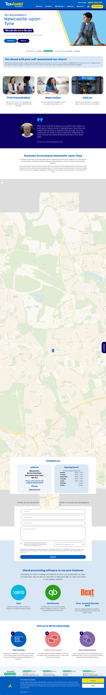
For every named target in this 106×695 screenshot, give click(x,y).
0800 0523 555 (95, 3)
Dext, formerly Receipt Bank (87, 604)
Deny (93, 685)
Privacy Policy (23, 552)
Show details (23, 692)
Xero (18, 603)
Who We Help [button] (60, 6)
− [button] (2, 183)
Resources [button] (81, 6)
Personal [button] (49, 6)
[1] (18, 639)
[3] (87, 639)
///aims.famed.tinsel (34, 483)
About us (23, 40)
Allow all (93, 680)
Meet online (53, 97)
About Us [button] (71, 6)
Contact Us (104, 347)
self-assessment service (84, 63)
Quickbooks (53, 603)
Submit (53, 557)
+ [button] (2, 181)
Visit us (87, 97)
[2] (53, 639)
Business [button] (39, 6)
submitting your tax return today (52, 63)
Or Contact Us (97, 6)
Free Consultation (18, 97)
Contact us (10, 40)
